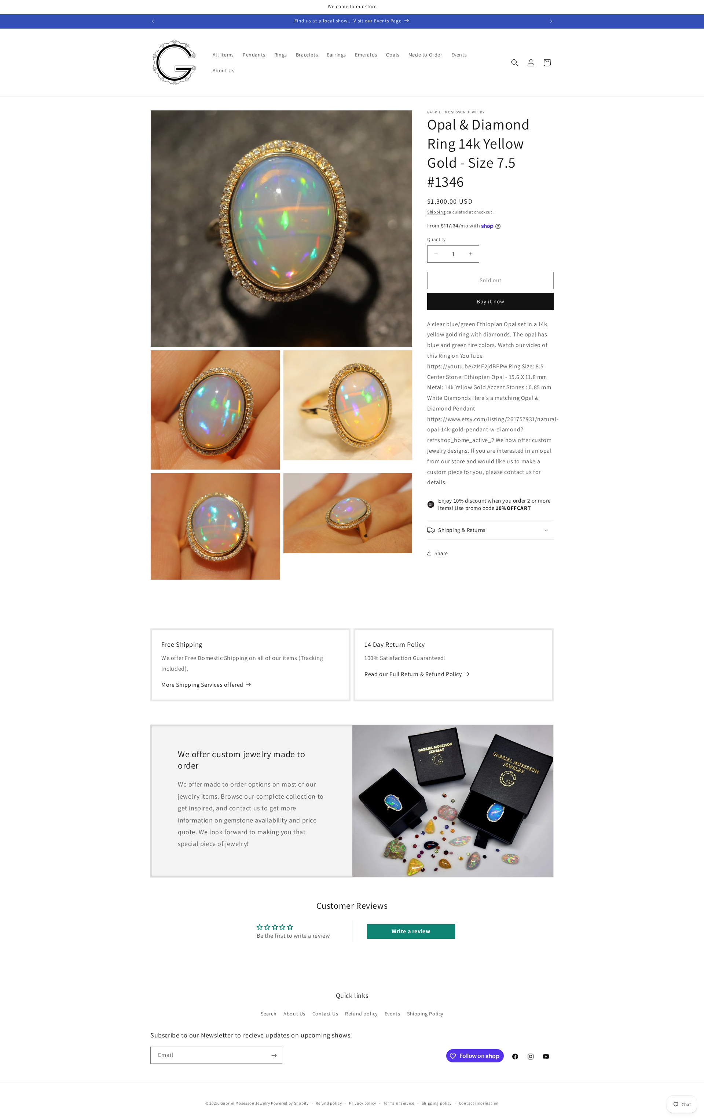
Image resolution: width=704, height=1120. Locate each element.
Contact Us (325, 1013)
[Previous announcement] (153, 21)
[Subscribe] (274, 1055)
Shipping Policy (425, 1013)
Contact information (479, 1102)
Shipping (436, 212)
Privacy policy (362, 1102)
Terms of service (399, 1102)
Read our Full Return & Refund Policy (413, 674)
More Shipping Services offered (202, 685)
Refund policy (361, 1013)
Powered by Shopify (290, 1103)
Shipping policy (437, 1102)
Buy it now (491, 301)
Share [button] (441, 553)
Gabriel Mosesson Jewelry (245, 1103)
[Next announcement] (551, 21)
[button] (515, 63)
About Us (294, 1013)
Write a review (411, 931)
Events (392, 1013)
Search (269, 1013)
